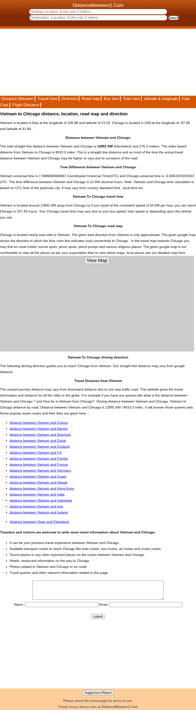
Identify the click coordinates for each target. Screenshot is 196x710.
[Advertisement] (98, 62)
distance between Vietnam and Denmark (40, 434)
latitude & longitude (161, 98)
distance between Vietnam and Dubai (38, 440)
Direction (69, 98)
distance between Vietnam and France (39, 464)
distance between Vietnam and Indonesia (41, 500)
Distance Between (17, 98)
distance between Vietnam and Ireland (39, 512)
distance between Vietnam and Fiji (35, 452)
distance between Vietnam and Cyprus (39, 423)
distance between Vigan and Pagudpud (39, 522)
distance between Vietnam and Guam (38, 476)
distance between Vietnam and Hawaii (38, 482)
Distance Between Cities (83, 706)
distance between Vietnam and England (40, 446)
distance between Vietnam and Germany (40, 470)
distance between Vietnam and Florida (39, 458)
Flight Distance (25, 105)
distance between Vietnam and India (37, 494)
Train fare (131, 98)
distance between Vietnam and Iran (36, 506)
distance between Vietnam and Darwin (39, 428)
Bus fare (111, 98)
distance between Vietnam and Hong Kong (42, 488)
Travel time (47, 98)
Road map (91, 98)
